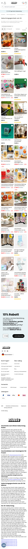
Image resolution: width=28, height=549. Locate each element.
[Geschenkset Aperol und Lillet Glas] (7, 202)
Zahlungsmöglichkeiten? (6, 366)
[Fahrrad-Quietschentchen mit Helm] (7, 112)
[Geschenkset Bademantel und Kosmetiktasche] (7, 66)
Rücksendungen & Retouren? (5, 374)
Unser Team (17, 363)
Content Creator (23, 387)
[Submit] (3, 7)
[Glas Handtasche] (7, 43)
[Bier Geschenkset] (7, 156)
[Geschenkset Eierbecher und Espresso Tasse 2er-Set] (7, 223)
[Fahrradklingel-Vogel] (20, 66)
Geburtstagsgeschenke (15, 455)
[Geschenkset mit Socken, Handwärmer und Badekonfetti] (7, 89)
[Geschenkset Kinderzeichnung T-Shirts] (7, 289)
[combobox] (14, 6)
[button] (3, 545)
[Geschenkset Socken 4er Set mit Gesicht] (7, 245)
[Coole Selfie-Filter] (7, 134)
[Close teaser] (6, 543)
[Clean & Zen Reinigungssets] (7, 267)
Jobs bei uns (17, 366)
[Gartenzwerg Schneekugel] (20, 134)
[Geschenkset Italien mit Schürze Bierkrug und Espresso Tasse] (20, 202)
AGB (2, 406)
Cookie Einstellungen (18, 374)
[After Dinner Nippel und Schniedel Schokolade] (20, 89)
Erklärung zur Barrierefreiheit (20, 371)
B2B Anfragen (13, 387)
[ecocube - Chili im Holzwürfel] (20, 289)
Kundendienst (4, 363)
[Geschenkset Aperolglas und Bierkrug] (20, 156)
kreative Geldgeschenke (15, 479)
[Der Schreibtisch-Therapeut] (20, 112)
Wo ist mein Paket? (5, 371)
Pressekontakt (4, 387)
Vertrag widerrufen (8, 407)
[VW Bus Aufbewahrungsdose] (20, 43)
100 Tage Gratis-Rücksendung (15, 11)
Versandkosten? (4, 369)
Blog (15, 369)
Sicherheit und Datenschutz (12, 406)
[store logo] (14, 3)
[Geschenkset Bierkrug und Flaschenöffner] (20, 179)
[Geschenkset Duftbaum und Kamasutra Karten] (7, 179)
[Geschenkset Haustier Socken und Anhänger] (20, 267)
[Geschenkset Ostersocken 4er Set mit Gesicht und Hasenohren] (20, 223)
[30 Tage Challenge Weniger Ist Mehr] (20, 245)
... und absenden (18, 336)
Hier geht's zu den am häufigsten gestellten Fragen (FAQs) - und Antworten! (7, 379)
